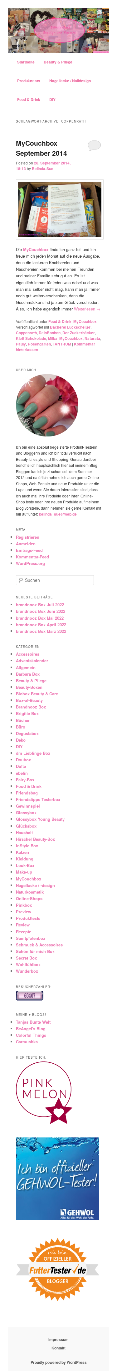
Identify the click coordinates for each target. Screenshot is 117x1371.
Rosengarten (39, 344)
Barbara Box (28, 674)
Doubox (23, 760)
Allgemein (26, 667)
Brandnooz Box (31, 707)
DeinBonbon (50, 332)
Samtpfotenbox (30, 938)
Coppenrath (26, 332)
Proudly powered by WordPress (59, 1362)
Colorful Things (31, 1035)
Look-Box (25, 865)
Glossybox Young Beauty (40, 819)
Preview (23, 912)
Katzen (22, 852)
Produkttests (28, 80)
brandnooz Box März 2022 (41, 631)
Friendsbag (27, 793)
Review (23, 925)
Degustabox (27, 733)
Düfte (21, 766)
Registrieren (27, 537)
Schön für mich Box (35, 951)
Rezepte (23, 932)
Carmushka (27, 1042)
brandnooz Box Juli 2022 (40, 604)
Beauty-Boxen (29, 687)
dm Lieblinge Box (33, 753)
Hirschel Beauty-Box (35, 839)
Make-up (24, 872)
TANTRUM (62, 344)
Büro (20, 727)
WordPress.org (30, 563)
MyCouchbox (85, 321)
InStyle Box (27, 846)
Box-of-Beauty (29, 700)
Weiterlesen (87, 309)
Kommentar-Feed (32, 557)
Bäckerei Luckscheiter (70, 327)
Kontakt (58, 1348)
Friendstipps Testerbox (38, 799)
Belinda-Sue (42, 168)
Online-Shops (29, 898)
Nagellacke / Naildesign (70, 80)
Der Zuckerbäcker (78, 332)
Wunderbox (27, 971)
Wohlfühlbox (28, 964)
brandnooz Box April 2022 (41, 625)
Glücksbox (26, 826)
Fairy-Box (25, 780)
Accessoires (27, 654)
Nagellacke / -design (35, 885)
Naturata (92, 338)
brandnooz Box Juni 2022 (40, 611)
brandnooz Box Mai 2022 (40, 618)
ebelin (22, 773)
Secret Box (26, 958)
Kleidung (24, 859)
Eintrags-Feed (29, 550)
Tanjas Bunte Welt (33, 1022)
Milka (52, 338)
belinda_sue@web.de (58, 514)
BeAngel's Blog (31, 1028)
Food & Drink (28, 99)
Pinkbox (24, 905)
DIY (52, 99)
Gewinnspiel (28, 806)
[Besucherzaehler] (29, 999)
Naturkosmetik (30, 892)
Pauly (21, 344)
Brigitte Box (27, 713)
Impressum (58, 1339)
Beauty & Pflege (58, 62)
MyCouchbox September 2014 (41, 148)
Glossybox (26, 812)
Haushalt (24, 832)
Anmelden (26, 544)
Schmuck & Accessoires (39, 945)
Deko (21, 740)
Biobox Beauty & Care (37, 694)
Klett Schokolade (31, 338)
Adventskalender (32, 660)
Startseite (26, 62)
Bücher (23, 720)
